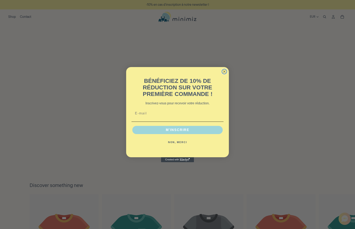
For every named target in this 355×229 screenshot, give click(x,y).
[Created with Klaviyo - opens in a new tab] (177, 159)
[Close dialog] (224, 71)
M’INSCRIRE (177, 130)
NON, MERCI (177, 142)
